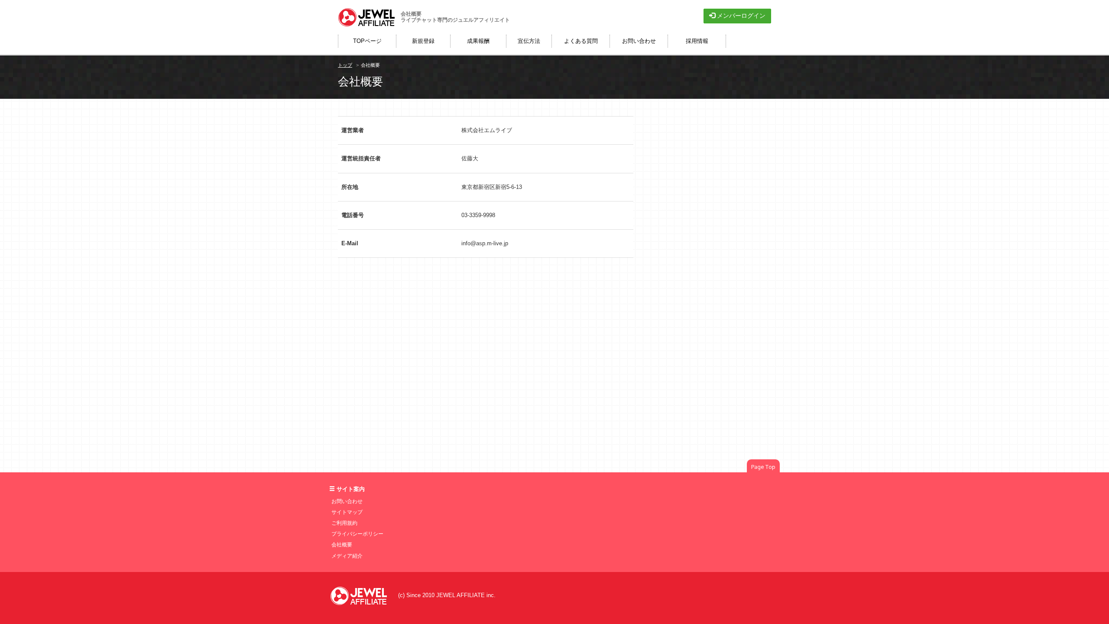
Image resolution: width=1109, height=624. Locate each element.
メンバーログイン (740, 15)
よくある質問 (581, 41)
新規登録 (423, 41)
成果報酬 (478, 41)
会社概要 (341, 545)
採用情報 (697, 41)
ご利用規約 (344, 523)
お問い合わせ (347, 501)
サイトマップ (347, 512)
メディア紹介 (347, 556)
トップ (345, 65)
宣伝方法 (529, 41)
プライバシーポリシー (357, 534)
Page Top (763, 466)
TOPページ (367, 41)
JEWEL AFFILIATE (460, 595)
